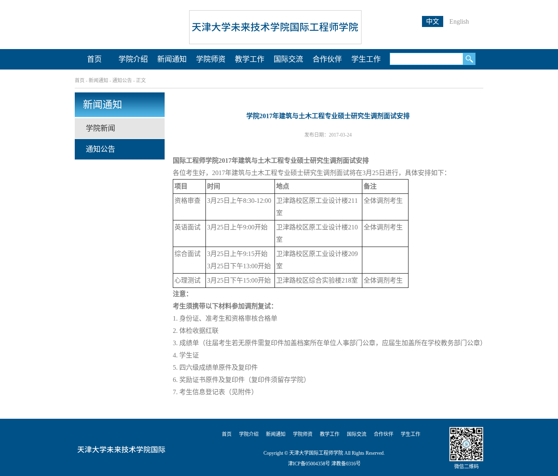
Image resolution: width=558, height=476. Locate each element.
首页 (94, 59)
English (459, 21)
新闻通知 (172, 59)
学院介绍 (133, 59)
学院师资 (210, 59)
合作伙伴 (327, 59)
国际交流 (288, 59)
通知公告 (122, 80)
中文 (432, 21)
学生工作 (366, 59)
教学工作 (249, 59)
